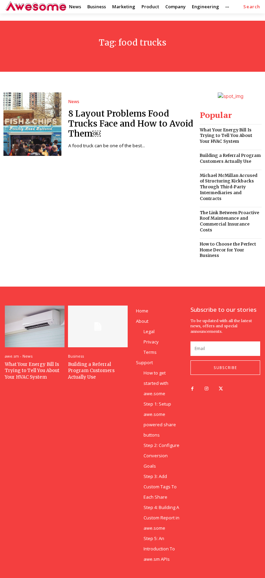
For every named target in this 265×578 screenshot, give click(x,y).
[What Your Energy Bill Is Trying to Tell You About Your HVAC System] (35, 326)
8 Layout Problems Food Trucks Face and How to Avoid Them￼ (130, 123)
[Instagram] (206, 388)
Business (76, 356)
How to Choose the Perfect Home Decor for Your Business (228, 249)
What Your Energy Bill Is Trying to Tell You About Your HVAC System (226, 135)
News (73, 102)
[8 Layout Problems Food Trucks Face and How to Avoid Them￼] (32, 124)
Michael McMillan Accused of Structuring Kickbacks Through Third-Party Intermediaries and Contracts (228, 187)
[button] (251, 6)
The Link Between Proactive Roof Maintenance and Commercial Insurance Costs (229, 221)
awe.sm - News (18, 356)
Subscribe (225, 367)
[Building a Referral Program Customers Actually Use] (98, 326)
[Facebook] (192, 388)
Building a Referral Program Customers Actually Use (230, 158)
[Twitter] (220, 388)
